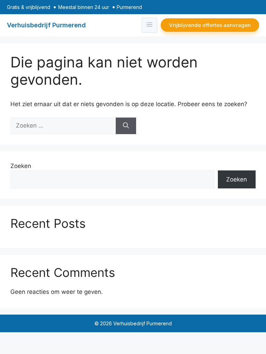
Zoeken (20, 165)
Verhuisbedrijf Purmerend (46, 25)
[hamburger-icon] (149, 25)
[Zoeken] (126, 126)
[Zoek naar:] (63, 125)
